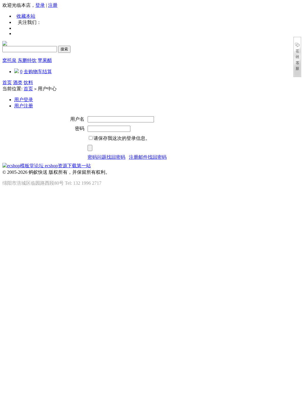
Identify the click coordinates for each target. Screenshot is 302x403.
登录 (40, 5)
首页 (7, 82)
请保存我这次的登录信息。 (121, 138)
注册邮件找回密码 (148, 157)
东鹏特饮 (27, 60)
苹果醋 (45, 60)
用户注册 (23, 105)
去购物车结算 (38, 71)
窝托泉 (9, 60)
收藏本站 (26, 16)
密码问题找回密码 (106, 157)
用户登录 (23, 99)
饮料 (28, 82)
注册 (53, 5)
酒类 (17, 82)
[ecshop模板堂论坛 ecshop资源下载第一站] (46, 165)
